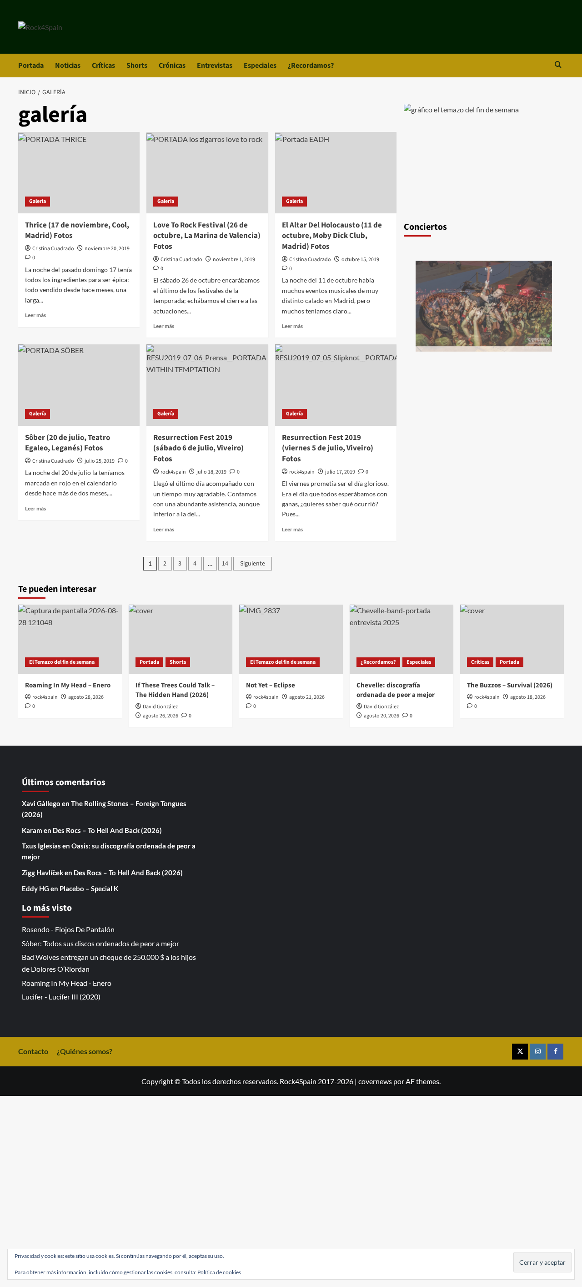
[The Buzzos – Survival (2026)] (512, 639)
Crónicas (172, 66)
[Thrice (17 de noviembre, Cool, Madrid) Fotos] (79, 172)
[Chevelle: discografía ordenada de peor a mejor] (401, 639)
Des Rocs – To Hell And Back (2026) (107, 830)
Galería (37, 201)
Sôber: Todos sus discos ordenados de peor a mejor (100, 943)
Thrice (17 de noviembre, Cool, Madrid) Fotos (77, 231)
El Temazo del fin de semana (62, 662)
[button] (558, 65)
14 (225, 563)
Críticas (103, 66)
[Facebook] (555, 1052)
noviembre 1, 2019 (234, 259)
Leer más (35, 315)
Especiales (260, 66)
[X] (520, 1052)
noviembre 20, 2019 (107, 248)
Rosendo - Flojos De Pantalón (68, 929)
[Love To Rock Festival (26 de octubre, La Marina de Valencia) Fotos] (207, 172)
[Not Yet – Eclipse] (291, 639)
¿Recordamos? (311, 66)
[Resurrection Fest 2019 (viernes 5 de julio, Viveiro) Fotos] (335, 384)
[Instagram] (538, 1052)
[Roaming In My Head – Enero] (70, 639)
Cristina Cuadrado (53, 248)
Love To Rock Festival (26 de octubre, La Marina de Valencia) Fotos (207, 236)
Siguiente (252, 563)
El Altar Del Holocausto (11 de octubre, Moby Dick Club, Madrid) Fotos (332, 236)
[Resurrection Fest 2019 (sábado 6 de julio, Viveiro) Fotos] (207, 384)
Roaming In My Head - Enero (66, 983)
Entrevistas (214, 66)
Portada (31, 66)
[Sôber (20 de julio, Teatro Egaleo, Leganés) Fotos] (79, 384)
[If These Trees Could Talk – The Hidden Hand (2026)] (180, 639)
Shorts (136, 66)
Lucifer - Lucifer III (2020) (61, 996)
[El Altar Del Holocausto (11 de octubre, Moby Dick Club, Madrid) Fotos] (335, 172)
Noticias (67, 66)
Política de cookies (219, 1272)
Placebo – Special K (89, 888)
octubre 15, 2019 (360, 259)
